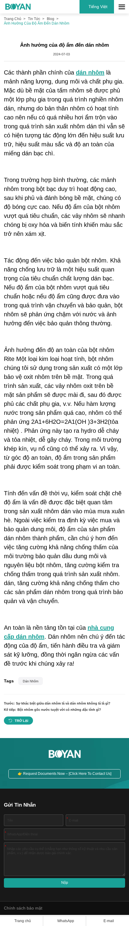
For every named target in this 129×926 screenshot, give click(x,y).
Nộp (64, 883)
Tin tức (34, 19)
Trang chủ (12, 19)
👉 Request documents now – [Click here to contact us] (64, 774)
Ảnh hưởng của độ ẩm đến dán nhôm (36, 23)
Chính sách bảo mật (23, 908)
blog (50, 19)
